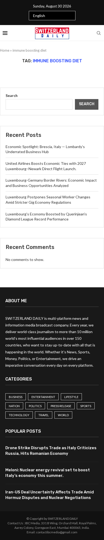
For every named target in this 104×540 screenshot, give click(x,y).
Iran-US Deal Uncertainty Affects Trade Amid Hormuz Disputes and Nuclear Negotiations (49, 495)
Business (15, 397)
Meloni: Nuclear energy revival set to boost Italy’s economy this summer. (47, 473)
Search (12, 95)
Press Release (61, 406)
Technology (19, 415)
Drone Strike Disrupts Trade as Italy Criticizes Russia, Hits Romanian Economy (51, 450)
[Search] (98, 33)
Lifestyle (71, 397)
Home (4, 50)
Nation (14, 406)
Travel (43, 415)
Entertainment (43, 397)
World (63, 415)
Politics (35, 406)
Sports (85, 406)
